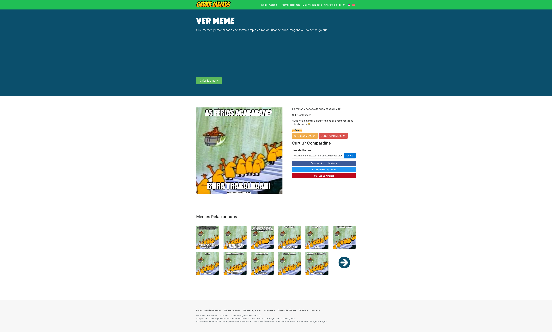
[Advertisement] (276, 54)
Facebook (303, 310)
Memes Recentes (291, 4)
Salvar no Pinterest (325, 176)
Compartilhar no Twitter (325, 169)
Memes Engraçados (252, 310)
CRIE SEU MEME (303, 135)
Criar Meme (330, 4)
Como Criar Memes (287, 310)
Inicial (264, 4)
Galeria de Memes (212, 310)
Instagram (315, 310)
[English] (349, 5)
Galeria (273, 4)
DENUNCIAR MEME (332, 135)
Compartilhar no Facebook (324, 163)
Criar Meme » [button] (209, 80)
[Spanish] (353, 5)
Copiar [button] (349, 155)
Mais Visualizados (312, 4)
